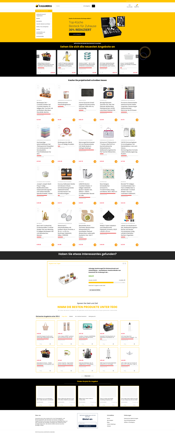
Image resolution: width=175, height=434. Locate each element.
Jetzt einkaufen (77, 34)
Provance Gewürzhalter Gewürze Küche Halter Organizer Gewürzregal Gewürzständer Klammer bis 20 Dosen (129, 106)
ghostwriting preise (104, 257)
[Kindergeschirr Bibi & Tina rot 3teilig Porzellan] (66, 132)
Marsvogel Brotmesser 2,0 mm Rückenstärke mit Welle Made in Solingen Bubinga (87, 145)
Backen (38, 18)
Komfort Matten (82, 100)
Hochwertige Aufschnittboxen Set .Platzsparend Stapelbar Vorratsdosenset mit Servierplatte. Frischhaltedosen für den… (45, 148)
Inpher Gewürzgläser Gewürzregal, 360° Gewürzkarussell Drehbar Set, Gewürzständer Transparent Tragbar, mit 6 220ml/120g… (104, 270)
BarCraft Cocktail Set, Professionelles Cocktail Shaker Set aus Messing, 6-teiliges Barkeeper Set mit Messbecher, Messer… (45, 230)
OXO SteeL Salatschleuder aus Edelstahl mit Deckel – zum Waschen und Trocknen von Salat (87, 65)
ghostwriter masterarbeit (110, 310)
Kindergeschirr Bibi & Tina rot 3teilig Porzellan (66, 143)
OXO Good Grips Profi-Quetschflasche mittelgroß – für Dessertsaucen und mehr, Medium (129, 337)
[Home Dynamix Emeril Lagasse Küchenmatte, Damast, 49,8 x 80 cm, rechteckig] (87, 92)
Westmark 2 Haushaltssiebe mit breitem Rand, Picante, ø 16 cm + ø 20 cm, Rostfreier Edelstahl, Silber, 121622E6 (66, 230)
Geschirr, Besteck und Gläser (43, 24)
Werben (109, 426)
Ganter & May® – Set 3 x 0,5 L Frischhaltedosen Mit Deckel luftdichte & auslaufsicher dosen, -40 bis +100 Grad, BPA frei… (66, 65)
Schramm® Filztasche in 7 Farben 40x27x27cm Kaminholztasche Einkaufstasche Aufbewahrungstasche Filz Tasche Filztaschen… (108, 147)
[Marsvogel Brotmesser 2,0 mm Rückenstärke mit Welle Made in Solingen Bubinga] (87, 132)
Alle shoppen (110, 420)
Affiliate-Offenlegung (129, 422)
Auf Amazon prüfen (53, 120)
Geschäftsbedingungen (129, 420)
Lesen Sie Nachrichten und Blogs (133, 1)
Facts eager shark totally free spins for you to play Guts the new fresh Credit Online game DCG (129, 400)
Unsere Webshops (111, 424)
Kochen (38, 29)
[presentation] (37, 56)
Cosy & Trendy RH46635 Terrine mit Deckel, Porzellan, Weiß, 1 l (108, 64)
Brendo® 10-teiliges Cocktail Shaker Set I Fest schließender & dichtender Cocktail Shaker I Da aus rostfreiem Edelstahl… (128, 188)
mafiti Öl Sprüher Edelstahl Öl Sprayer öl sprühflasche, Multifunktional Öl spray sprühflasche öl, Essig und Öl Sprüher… (46, 65)
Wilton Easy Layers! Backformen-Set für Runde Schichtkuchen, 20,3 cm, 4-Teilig (127, 65)
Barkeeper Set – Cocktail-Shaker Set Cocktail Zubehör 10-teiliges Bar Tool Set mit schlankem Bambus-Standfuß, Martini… (45, 107)
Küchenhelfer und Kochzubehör (40, 32)
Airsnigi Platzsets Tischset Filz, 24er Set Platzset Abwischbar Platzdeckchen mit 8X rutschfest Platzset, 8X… (108, 106)
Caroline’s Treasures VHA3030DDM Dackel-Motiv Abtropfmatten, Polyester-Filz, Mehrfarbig (87, 337)
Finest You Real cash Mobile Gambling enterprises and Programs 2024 (106, 400)
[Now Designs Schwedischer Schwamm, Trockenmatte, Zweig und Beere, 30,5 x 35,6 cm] (108, 174)
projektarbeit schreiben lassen (92, 80)
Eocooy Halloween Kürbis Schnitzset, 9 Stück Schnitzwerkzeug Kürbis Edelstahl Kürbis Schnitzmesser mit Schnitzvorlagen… (66, 188)
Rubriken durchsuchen (42, 11)
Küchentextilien (40, 36)
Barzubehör (39, 21)
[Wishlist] (129, 5)
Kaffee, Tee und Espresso (42, 26)
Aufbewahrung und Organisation (41, 15)
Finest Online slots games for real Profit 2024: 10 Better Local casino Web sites (66, 400)
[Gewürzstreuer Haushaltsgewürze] (66, 92)
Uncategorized (40, 402)
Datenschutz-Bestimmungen (131, 418)
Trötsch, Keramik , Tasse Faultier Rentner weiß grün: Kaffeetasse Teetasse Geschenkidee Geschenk (66, 364)
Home (108, 418)
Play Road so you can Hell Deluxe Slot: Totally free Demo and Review (45, 399)
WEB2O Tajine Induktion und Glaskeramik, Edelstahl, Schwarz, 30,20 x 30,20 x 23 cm (108, 228)
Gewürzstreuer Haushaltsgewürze (64, 103)
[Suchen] (93, 6)
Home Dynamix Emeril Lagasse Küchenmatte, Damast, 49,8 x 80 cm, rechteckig (87, 105)
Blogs (108, 422)
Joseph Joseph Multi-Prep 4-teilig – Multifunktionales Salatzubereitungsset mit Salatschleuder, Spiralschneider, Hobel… (45, 188)
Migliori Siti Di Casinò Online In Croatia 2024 (86, 399)
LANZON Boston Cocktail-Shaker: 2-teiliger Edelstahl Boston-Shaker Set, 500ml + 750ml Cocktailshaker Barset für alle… (86, 189)
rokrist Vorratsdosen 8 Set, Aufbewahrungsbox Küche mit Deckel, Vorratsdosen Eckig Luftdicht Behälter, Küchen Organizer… (129, 230)
